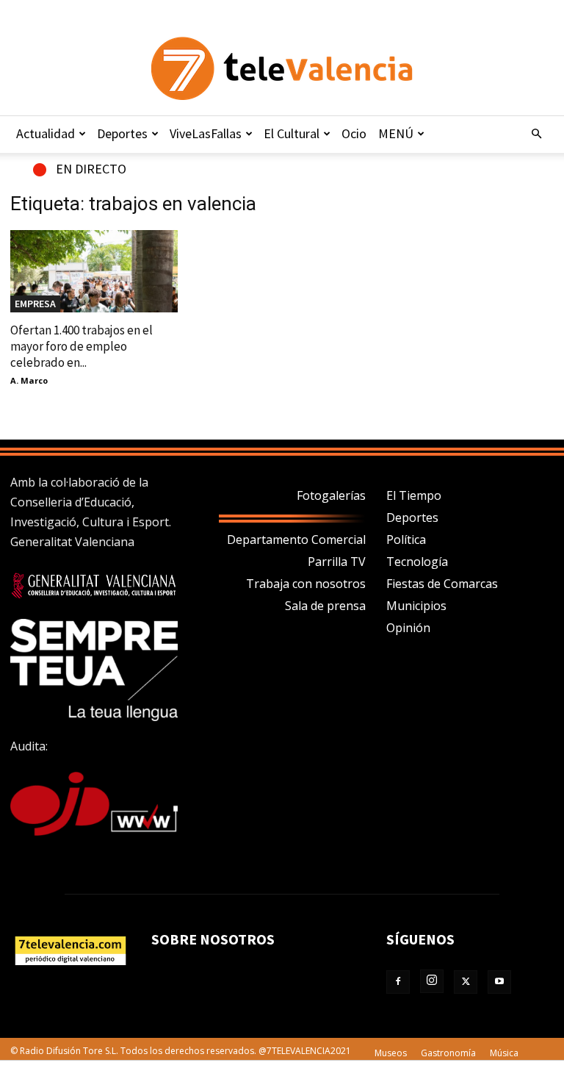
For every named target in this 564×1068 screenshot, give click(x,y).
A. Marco (29, 380)
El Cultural (291, 133)
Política (406, 539)
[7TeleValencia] (282, 68)
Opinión (408, 628)
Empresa (35, 303)
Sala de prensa (325, 606)
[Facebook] (398, 982)
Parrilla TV (337, 561)
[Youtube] (499, 982)
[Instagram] (432, 981)
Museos (391, 1053)
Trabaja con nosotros (306, 584)
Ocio (353, 133)
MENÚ (395, 133)
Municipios (416, 606)
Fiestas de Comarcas (442, 584)
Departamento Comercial (296, 539)
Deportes (122, 133)
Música (504, 1053)
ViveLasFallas (206, 133)
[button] (536, 134)
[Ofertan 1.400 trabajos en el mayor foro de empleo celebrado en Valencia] (94, 271)
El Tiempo (413, 495)
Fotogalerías (331, 495)
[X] (465, 982)
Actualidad (45, 133)
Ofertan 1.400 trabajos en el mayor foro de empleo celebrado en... (81, 346)
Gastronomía (448, 1053)
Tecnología (417, 561)
